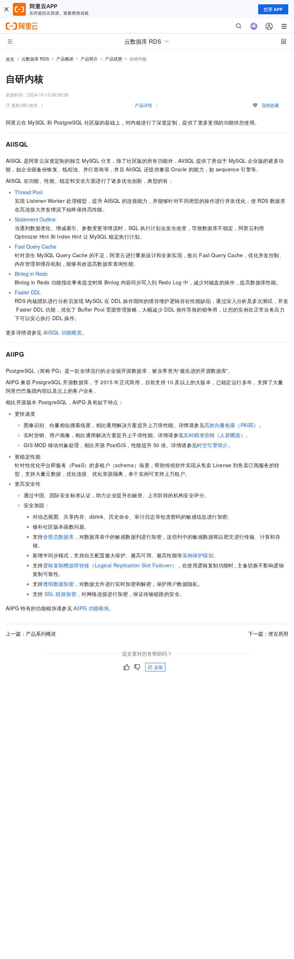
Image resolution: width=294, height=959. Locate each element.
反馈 (158, 667)
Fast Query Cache (35, 246)
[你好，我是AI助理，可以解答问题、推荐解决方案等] (253, 26)
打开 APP (273, 9)
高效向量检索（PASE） (231, 425)
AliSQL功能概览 (62, 332)
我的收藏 (270, 105)
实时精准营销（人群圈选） (215, 435)
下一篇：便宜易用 (268, 633)
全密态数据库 (58, 536)
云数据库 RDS (35, 58)
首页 (10, 59)
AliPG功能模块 (91, 608)
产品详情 (143, 105)
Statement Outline (35, 219)
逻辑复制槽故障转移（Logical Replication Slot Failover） (110, 565)
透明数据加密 (58, 583)
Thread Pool (29, 192)
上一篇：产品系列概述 (31, 633)
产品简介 (89, 58)
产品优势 (113, 58)
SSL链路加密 (60, 593)
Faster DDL (28, 292)
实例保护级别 (197, 555)
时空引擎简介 (212, 445)
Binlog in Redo (31, 273)
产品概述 (65, 58)
